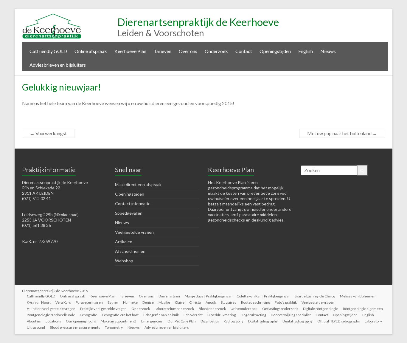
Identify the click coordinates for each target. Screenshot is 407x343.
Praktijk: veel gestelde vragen (103, 308)
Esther (113, 302)
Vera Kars (63, 302)
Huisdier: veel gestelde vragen (51, 308)
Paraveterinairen (89, 302)
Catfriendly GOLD (48, 51)
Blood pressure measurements (75, 327)
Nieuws (328, 51)
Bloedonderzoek (212, 308)
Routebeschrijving (255, 302)
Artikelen (123, 241)
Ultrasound (36, 327)
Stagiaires (228, 302)
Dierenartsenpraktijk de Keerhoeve (198, 21)
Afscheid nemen (130, 251)
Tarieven (162, 51)
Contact (243, 51)
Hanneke (130, 302)
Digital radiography (263, 321)
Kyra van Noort (39, 302)
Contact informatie (132, 203)
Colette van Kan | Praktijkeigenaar (263, 296)
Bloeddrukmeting (221, 315)
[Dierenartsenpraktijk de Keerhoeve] (52, 16)
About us (34, 321)
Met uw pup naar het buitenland (342, 133)
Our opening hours (81, 321)
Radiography (233, 321)
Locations (53, 321)
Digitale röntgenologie (320, 308)
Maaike (164, 302)
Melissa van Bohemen (357, 296)
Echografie (88, 315)
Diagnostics (210, 321)
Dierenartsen (169, 296)
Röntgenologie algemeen (363, 308)
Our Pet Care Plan (181, 321)
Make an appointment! (118, 321)
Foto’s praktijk (286, 302)
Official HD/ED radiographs (338, 321)
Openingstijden (275, 51)
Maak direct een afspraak (138, 184)
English (305, 51)
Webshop (124, 260)
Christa (195, 302)
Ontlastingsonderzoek (280, 308)
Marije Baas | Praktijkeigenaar (208, 296)
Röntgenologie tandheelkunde (51, 315)
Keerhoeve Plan (130, 51)
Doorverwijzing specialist (291, 315)
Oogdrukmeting (253, 315)
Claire (179, 302)
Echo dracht (193, 315)
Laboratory (373, 321)
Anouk (211, 302)
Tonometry (114, 327)
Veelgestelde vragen (134, 232)
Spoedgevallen (128, 213)
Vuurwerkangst (48, 133)
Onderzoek (216, 51)
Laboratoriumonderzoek (174, 308)
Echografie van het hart (120, 315)
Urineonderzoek (244, 308)
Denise (148, 302)
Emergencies (152, 321)
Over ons (188, 51)
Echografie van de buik (161, 315)
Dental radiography (297, 321)
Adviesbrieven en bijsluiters (57, 65)
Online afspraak (90, 51)
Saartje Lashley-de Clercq (315, 296)
